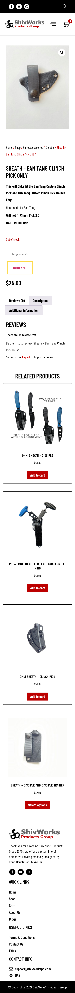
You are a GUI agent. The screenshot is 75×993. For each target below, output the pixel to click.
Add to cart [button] (37, 475)
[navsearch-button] (65, 6)
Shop (18, 147)
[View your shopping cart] (66, 24)
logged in (27, 357)
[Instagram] (26, 6)
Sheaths (49, 147)
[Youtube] (19, 6)
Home (9, 147)
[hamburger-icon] (52, 24)
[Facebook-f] (11, 6)
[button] (61, 52)
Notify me (19, 267)
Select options (37, 805)
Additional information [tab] (23, 310)
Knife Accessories (33, 147)
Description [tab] (40, 300)
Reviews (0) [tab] (17, 300)
